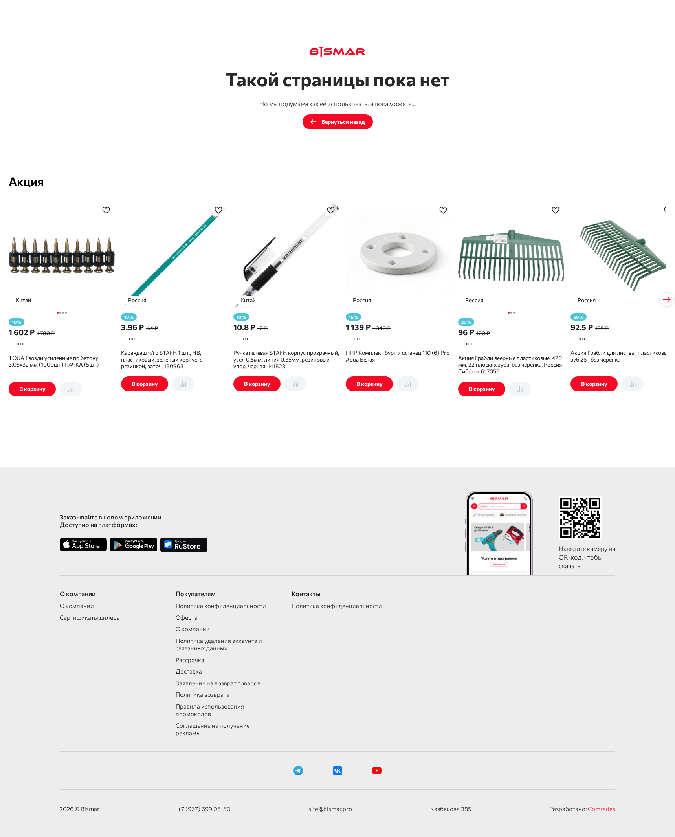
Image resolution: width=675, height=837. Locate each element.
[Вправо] (667, 299)
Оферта (187, 617)
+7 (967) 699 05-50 (204, 808)
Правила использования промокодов (210, 710)
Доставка (189, 671)
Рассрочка (190, 659)
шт (20, 343)
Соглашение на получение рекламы (213, 729)
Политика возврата (202, 694)
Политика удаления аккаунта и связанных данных (219, 644)
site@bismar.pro (330, 808)
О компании (77, 605)
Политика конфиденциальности (221, 605)
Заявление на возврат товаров (218, 682)
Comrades (601, 808)
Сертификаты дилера (90, 617)
